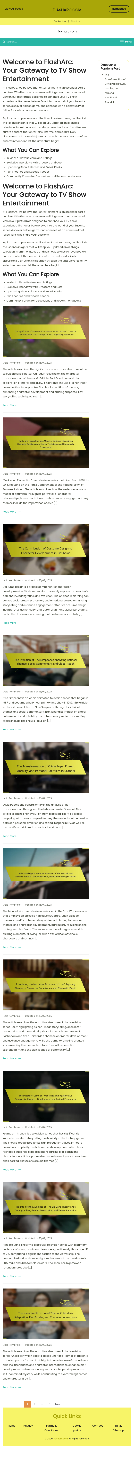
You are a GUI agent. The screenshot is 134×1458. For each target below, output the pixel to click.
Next (58, 1404)
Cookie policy (77, 1428)
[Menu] (122, 42)
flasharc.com (67, 10)
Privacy (28, 1426)
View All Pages (14, 9)
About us (75, 21)
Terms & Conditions (51, 1428)
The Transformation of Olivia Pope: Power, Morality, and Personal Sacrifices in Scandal (115, 88)
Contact (97, 1426)
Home (12, 1426)
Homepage (119, 8)
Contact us (60, 21)
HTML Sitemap (118, 1428)
